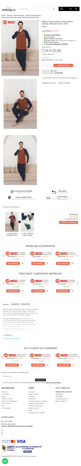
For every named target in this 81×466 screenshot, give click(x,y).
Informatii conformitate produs (11, 338)
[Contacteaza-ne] (71, 9)
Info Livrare (31, 392)
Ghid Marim (31, 396)
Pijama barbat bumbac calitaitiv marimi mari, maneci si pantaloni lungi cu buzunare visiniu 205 (40, 355)
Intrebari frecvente (33, 408)
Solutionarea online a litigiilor (36, 412)
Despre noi (4, 392)
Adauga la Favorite (49, 83)
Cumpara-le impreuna (68, 222)
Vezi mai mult (8, 335)
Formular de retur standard (36, 403)
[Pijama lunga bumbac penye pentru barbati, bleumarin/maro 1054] (20, 48)
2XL (59, 50)
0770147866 (8, 421)
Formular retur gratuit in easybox (37, 401)
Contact (3, 396)
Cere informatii (65, 83)
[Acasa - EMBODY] (8, 9)
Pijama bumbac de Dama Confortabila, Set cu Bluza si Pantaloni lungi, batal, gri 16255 (40, 281)
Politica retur (32, 399)
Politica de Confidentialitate (53, 382)
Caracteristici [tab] (15, 304)
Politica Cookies (6, 403)
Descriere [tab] (6, 304)
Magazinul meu (7, 388)
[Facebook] (2, 430)
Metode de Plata (33, 394)
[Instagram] (2, 434)
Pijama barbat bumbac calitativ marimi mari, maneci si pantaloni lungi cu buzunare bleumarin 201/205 (15, 253)
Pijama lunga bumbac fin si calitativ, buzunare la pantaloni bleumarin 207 (40, 253)
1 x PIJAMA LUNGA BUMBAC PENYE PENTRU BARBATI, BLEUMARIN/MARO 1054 (11, 234)
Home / (3, 15)
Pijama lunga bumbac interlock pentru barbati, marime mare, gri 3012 (65, 253)
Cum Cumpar (5, 394)
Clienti (31, 388)
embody (44, 26)
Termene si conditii (6, 399)
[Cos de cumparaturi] (76, 9)
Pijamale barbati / (19, 15)
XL (54, 50)
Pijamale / (10, 15)
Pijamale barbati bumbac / (33, 15)
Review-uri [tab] (25, 304)
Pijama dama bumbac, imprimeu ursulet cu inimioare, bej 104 (15, 281)
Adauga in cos (63, 65)
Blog (2, 406)
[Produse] (62, 9)
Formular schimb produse (35, 406)
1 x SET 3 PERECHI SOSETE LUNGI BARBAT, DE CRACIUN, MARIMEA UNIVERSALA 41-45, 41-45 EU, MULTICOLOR (27, 234)
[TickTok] (2, 432)
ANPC (30, 410)
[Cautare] (54, 9)
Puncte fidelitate (6, 408)
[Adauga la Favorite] (22, 263)
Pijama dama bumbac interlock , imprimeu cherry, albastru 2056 (65, 281)
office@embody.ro (10, 424)
